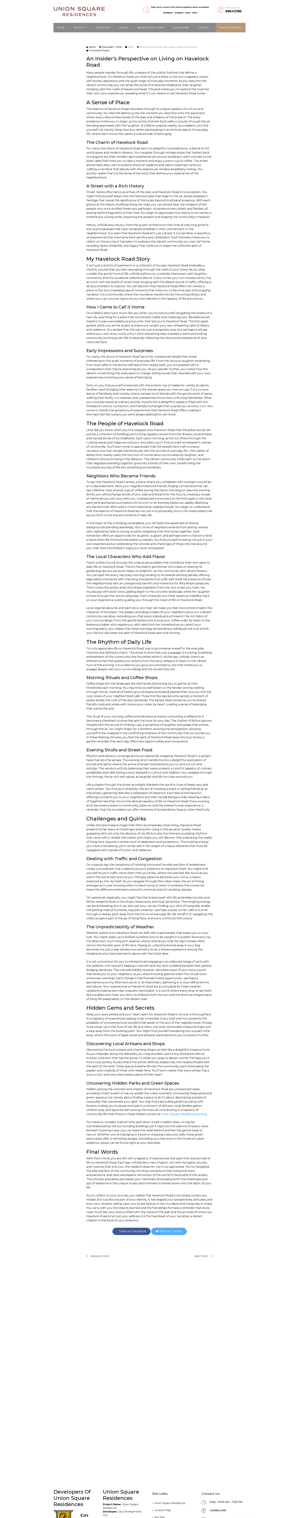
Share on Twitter (170, 1231)
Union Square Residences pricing (184, 1114)
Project (79, 27)
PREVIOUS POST (100, 1256)
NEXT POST (201, 1256)
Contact (203, 27)
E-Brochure (181, 27)
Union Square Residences (169, 1503)
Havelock (144, 47)
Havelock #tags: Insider (162, 47)
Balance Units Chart (151, 27)
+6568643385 (217, 1510)
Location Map (162, 1510)
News (131, 47)
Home (61, 27)
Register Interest (231, 27)
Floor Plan (103, 27)
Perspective (190, 47)
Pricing (124, 27)
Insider (179, 47)
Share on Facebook (132, 1231)
